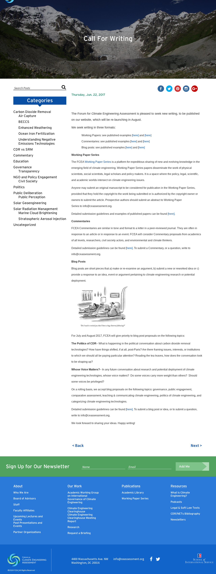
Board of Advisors (24, 498)
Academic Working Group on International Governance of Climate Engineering (83, 497)
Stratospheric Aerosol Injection (42, 219)
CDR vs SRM (23, 149)
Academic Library (133, 492)
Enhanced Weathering (35, 127)
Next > (196, 445)
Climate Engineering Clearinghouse (80, 510)
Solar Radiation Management (35, 209)
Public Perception (31, 197)
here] (147, 141)
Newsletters (178, 519)
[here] (135, 135)
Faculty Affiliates (23, 510)
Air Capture (27, 116)
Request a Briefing (79, 532)
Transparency (28, 171)
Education (21, 161)
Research (73, 527)
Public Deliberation (27, 193)
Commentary (23, 155)
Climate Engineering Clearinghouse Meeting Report (82, 518)
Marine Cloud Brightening (37, 213)
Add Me (184, 466)
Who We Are (21, 492)
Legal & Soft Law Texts (185, 507)
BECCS (23, 122)
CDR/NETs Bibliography (185, 513)
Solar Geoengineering (29, 203)
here (133, 141)
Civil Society (27, 181)
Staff (16, 504)
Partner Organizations (27, 531)
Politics (19, 187)
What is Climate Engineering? (180, 494)
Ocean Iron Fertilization (36, 133)
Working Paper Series (98, 161)
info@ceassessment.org (128, 559)
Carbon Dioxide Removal (32, 112)
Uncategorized (24, 225)
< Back (78, 445)
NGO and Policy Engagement (35, 177)
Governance (22, 167)
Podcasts (176, 501)
